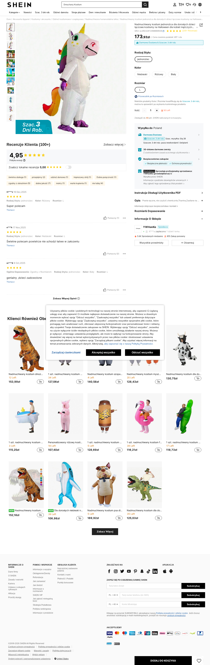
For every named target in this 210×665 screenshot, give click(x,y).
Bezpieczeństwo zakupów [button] (155, 159)
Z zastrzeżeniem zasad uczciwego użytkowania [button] (165, 152)
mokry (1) (60, 183)
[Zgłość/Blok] (124, 218)
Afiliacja (11, 593)
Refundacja (38, 577)
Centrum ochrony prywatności (21, 647)
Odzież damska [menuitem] (60, 12)
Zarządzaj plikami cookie (19, 651)
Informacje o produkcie (43, 613)
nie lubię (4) (97, 183)
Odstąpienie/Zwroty (41, 573)
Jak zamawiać (39, 581)
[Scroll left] (196, 12)
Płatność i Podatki (65, 579)
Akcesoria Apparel (21, 19)
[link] (181, 4)
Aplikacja (168, 565)
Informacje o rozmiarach (38, 590)
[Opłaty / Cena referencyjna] (151, 37)
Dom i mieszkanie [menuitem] (97, 12)
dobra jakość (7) (43, 183)
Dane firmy (13, 572)
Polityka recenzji (16, 160)
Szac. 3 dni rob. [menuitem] (42, 12)
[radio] (143, 59)
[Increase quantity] (157, 110)
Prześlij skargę (14, 597)
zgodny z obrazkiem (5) (19, 183)
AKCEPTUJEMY (114, 628)
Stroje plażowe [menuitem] (78, 12)
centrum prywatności (176, 615)
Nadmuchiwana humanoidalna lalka (101, 19)
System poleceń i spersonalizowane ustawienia (29, 659)
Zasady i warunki (15, 580)
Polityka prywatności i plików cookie (172, 613)
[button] (194, 5)
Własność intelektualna (18, 654)
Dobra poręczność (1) (106, 177)
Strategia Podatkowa (42, 605)
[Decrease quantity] (144, 110)
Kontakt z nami (64, 575)
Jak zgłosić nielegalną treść (43, 600)
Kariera (11, 583)
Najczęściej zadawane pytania (67, 569)
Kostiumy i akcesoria (41, 19)
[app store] (164, 573)
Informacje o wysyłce (42, 569)
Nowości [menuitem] (28, 12)
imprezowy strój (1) (82, 177)
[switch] (69, 167)
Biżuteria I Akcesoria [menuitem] (119, 12)
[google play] (171, 573)
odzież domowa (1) (59, 177)
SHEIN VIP (37, 595)
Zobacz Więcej (105, 531)
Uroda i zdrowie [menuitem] (192, 12)
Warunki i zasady (41, 651)
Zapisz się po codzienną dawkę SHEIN (127, 580)
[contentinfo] (156, 635)
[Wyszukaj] (145, 4)
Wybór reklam (38, 654)
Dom (9, 19)
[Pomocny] (105, 218)
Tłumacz (11, 210)
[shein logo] (19, 4)
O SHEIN (12, 576)
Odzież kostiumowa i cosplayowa (67, 19)
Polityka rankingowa (42, 609)
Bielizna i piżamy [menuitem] (157, 12)
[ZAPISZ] (199, 660)
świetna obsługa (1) (17, 177)
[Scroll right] (200, 12)
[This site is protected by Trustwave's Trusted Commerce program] (109, 643)
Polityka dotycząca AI (61, 651)
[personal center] (175, 5)
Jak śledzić (38, 585)
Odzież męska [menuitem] (139, 12)
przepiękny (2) (38, 177)
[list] (133, 571)
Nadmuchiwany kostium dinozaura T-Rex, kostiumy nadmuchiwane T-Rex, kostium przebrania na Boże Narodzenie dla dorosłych (26, 510)
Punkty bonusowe (65, 582)
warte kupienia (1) (78, 183)
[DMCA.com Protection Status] (117, 643)
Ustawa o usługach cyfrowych (16, 588)
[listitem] (26, 356)
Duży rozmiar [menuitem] (175, 12)
